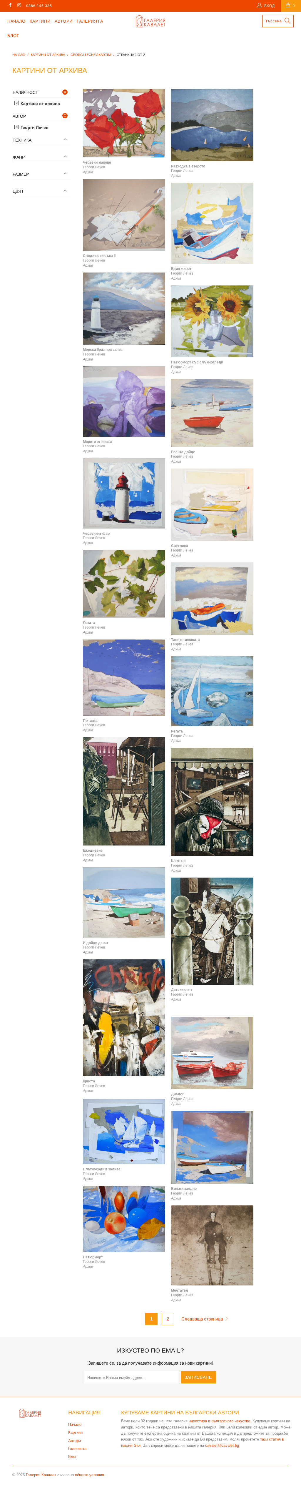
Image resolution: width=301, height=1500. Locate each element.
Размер (21, 174)
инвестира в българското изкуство (219, 1421)
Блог (13, 35)
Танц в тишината (212, 598)
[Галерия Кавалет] (150, 21)
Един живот (212, 223)
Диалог (212, 1053)
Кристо (124, 1017)
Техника (22, 140)
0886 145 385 (39, 6)
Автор (19, 116)
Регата (212, 691)
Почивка (124, 677)
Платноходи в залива (124, 1132)
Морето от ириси (124, 401)
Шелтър (212, 802)
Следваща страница (202, 1318)
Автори (64, 21)
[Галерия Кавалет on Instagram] (18, 6)
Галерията (90, 21)
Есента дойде (212, 413)
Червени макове (124, 123)
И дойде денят (124, 902)
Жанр (19, 157)
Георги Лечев (34, 127)
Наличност (25, 92)
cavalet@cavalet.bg (222, 1445)
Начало (16, 21)
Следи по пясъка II (124, 215)
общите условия (89, 1475)
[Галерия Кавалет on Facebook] (9, 6)
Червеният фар (124, 493)
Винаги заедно (212, 1147)
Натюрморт (124, 1219)
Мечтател (212, 1245)
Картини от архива (39, 103)
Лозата (124, 584)
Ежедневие (124, 791)
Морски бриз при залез (124, 309)
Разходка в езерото (212, 125)
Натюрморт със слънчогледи (212, 321)
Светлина (212, 505)
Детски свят (212, 931)
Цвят (18, 191)
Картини (40, 21)
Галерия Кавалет (41, 1475)
